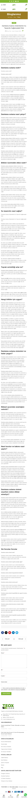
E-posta (3, 675)
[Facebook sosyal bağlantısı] (10, 1)
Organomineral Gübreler (6, 749)
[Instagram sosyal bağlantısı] (14, 1)
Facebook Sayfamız (5, 776)
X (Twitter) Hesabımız (5, 778)
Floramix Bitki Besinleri (6, 741)
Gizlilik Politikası (4, 757)
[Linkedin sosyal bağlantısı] (13, 632)
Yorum (3, 653)
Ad (2, 669)
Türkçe (18, 17)
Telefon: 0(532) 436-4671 (8, 717)
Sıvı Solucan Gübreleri (6, 751)
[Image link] (8, 706)
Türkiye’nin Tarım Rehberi (6, 781)
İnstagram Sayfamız (5, 773)
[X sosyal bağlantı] (12, 1)
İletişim (2, 765)
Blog (15, 17)
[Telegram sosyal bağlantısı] (16, 632)
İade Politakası (4, 760)
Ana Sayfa (10, 17)
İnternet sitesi (4, 682)
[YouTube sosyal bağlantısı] (16, 1)
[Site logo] (14, 4)
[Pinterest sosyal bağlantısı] (18, 1)
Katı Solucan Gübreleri (6, 746)
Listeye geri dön (14, 639)
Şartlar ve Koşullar (5, 762)
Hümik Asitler (4, 744)
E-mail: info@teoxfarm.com (9, 719)
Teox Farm (9, 31)
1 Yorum (9, 728)
